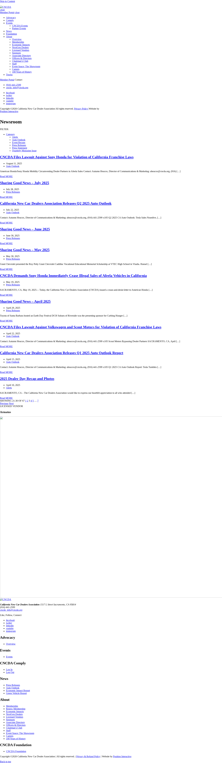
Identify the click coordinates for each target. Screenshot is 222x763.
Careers (15, 69)
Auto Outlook (18, 139)
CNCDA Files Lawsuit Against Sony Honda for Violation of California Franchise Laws (67, 157)
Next (11, 403)
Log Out (10, 672)
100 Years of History (22, 72)
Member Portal (7, 12)
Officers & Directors (22, 58)
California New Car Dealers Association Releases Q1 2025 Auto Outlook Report (61, 353)
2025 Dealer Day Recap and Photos (27, 379)
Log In (9, 669)
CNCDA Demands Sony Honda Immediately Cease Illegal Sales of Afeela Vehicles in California (73, 276)
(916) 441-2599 (13, 85)
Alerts (15, 137)
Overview (17, 39)
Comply (10, 20)
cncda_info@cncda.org (17, 87)
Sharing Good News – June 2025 (25, 229)
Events (9, 23)
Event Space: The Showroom (26, 66)
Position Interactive (9, 111)
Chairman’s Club (20, 61)
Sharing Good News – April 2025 (25, 301)
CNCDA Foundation (16, 751)
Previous (4, 403)
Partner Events (19, 28)
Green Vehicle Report (16, 693)
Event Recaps (18, 142)
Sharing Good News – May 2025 (25, 250)
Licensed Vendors (20, 50)
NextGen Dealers (20, 47)
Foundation (11, 34)
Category (10, 134)
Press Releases (19, 145)
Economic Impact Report (18, 690)
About (9, 36)
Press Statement (19, 148)
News (9, 31)
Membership (18, 42)
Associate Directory (21, 55)
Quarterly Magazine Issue (24, 150)
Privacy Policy (81, 108)
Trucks (9, 74)
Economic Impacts (21, 44)
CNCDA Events (20, 25)
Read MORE (6, 176)
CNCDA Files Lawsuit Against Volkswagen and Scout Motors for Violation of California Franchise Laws (80, 327)
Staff (14, 63)
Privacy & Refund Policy (88, 756)
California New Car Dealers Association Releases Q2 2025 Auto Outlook (55, 203)
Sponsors (16, 53)
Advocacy (11, 17)
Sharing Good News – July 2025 (24, 183)
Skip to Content (7, 1)
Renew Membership (15, 708)
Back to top (5, 761)
